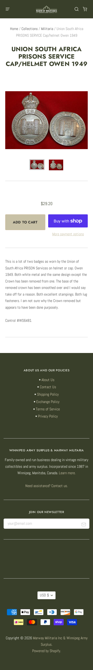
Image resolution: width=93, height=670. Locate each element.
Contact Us (48, 387)
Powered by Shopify (46, 651)
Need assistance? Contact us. (46, 486)
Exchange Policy (47, 401)
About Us (47, 380)
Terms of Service (48, 409)
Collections (29, 28)
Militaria (47, 28)
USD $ (44, 595)
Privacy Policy (48, 416)
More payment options (68, 234)
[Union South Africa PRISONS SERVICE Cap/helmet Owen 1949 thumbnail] (37, 165)
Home (14, 28)
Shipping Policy (48, 394)
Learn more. (67, 473)
